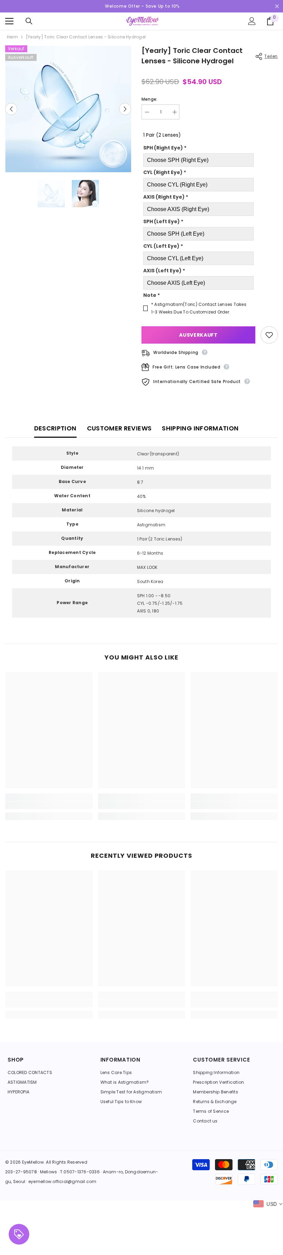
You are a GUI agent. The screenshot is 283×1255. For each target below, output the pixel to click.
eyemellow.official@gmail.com (62, 1181)
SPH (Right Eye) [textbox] (164, 147)
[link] (48, 805)
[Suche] (29, 21)
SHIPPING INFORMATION (200, 428)
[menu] (9, 21)
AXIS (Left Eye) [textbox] (164, 270)
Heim (12, 37)
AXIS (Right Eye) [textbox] (165, 196)
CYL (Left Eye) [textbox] (163, 246)
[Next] (125, 109)
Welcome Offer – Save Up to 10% (142, 6)
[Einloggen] (252, 21)
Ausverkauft (198, 334)
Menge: (149, 99)
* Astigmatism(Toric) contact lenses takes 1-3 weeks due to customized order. (198, 308)
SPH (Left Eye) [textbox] (163, 221)
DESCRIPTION (55, 428)
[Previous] (11, 109)
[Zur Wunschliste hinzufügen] (269, 335)
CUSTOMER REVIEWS (119, 428)
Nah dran (277, 6)
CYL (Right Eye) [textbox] (164, 172)
